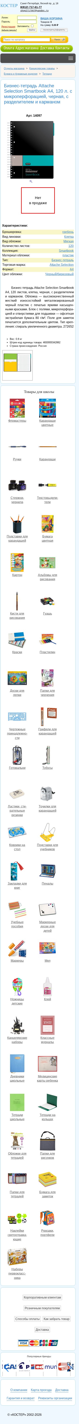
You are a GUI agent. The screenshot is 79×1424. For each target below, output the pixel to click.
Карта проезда (41, 1390)
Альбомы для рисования (47, 563)
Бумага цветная (47, 524)
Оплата (9, 47)
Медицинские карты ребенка (47, 1064)
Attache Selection (62, 264)
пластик (68, 255)
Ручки (17, 447)
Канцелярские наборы (17, 1026)
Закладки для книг (17, 871)
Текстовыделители (47, 486)
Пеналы (47, 871)
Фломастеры (17, 409)
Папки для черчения (47, 679)
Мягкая (68, 241)
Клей (47, 987)
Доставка (47, 47)
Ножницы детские (17, 987)
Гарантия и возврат (21, 1398)
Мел (47, 949)
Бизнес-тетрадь (63, 260)
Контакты (62, 47)
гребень (68, 232)
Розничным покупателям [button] (42, 1308)
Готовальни (17, 756)
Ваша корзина (51, 18)
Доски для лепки (17, 679)
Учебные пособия (17, 910)
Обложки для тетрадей (17, 1141)
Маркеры (17, 949)
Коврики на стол (17, 833)
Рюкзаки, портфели (47, 1219)
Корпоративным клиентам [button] (42, 1297)
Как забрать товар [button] (56, 1319)
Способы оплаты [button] (27, 1319)
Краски (17, 640)
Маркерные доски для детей (47, 910)
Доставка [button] (42, 1329)
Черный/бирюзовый (59, 274)
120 (71, 246)
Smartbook (66, 250)
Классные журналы (47, 1026)
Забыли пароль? (9, 30)
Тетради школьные (17, 1103)
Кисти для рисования (17, 601)
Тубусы (47, 756)
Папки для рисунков (47, 1141)
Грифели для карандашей (47, 717)
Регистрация (8, 26)
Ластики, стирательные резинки (17, 794)
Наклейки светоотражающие (17, 1219)
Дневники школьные (17, 1064)
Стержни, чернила (17, 486)
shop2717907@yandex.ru (34, 10)
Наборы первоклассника (17, 1257)
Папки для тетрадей (17, 1180)
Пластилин (47, 640)
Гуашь (47, 601)
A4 (72, 269)
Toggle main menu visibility (71, 58)
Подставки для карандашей (17, 524)
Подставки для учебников (47, 833)
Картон (17, 563)
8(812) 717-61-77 (31, 7)
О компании (18, 1390)
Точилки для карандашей (47, 794)
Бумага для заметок (47, 1180)
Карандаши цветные (47, 409)
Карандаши (47, 447)
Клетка (69, 236)
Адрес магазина (27, 47)
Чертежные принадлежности (17, 717)
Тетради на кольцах (47, 1103)
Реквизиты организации (55, 1398)
